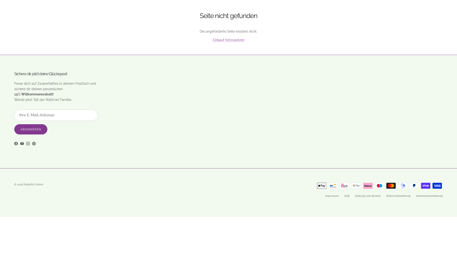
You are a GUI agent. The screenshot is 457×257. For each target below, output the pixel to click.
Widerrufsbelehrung (398, 196)
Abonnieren (30, 129)
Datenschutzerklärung (429, 196)
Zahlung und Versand (368, 196)
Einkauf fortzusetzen (228, 40)
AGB (346, 196)
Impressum (332, 196)
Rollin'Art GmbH (33, 184)
